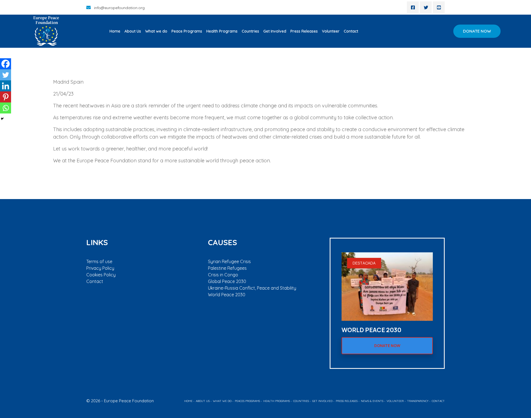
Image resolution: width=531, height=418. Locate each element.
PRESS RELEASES (347, 401)
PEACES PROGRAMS (247, 401)
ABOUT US (203, 401)
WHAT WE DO (222, 401)
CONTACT (438, 401)
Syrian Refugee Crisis (229, 261)
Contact (351, 31)
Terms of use (99, 261)
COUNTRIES (301, 401)
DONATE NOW (477, 31)
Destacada (364, 263)
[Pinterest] (5, 96)
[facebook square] (413, 7)
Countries (250, 31)
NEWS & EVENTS (372, 401)
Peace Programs (186, 31)
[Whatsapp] (5, 107)
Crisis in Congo (223, 274)
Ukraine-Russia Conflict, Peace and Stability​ (252, 288)
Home (115, 31)
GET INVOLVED (322, 401)
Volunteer (331, 31)
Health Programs (222, 31)
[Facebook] (5, 63)
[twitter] (426, 7)
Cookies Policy (101, 274)
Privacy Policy (100, 268)
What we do (156, 31)
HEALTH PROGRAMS (276, 401)
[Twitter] (5, 74)
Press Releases (304, 31)
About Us (132, 31)
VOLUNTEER (395, 401)
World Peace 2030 (226, 294)
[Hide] (2, 119)
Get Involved (274, 31)
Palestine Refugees (227, 268)
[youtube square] (439, 7)
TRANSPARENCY (417, 401)
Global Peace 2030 (227, 281)
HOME (188, 401)
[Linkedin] (5, 85)
